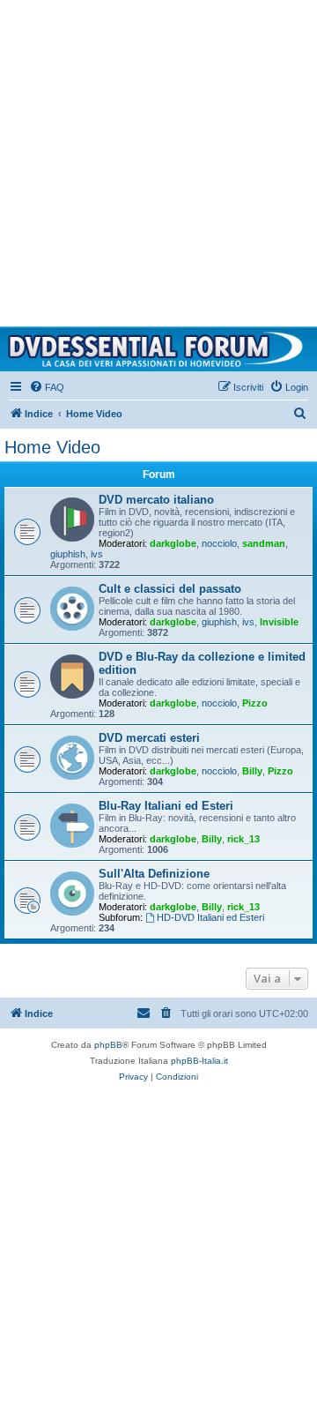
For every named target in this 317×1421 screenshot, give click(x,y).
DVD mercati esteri (149, 737)
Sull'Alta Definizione (154, 873)
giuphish (67, 554)
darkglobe (173, 543)
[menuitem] (46, 387)
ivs (97, 554)
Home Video (52, 447)
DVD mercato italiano (156, 499)
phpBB (108, 1045)
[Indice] (158, 349)
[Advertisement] (158, 159)
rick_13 (243, 839)
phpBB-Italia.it (199, 1061)
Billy (252, 771)
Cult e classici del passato (170, 588)
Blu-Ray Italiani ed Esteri (166, 805)
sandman (263, 543)
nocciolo (219, 543)
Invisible (279, 622)
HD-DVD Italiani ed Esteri (210, 917)
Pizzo (255, 703)
